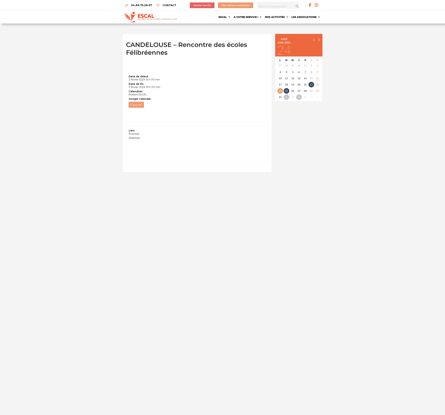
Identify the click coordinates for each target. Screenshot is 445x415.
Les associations (304, 17)
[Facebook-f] (310, 5)
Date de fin (136, 84)
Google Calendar (140, 98)
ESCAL (223, 17)
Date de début (138, 76)
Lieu (132, 130)
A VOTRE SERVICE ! (246, 17)
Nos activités (275, 17)
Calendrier (136, 91)
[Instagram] (316, 5)
